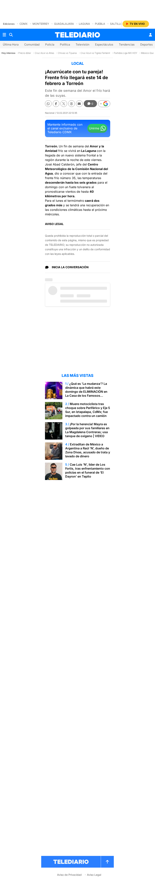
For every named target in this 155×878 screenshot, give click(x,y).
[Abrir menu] (4, 34)
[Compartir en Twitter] (63, 103)
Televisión (82, 44)
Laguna (84, 23)
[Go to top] (107, 862)
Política (65, 44)
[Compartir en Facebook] (56, 103)
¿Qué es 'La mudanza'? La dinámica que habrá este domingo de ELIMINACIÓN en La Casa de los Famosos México (86, 391)
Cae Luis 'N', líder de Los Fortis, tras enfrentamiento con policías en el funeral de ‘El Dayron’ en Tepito (87, 470)
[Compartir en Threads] (71, 103)
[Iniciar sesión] (150, 34)
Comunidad (32, 44)
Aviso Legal (94, 874)
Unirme (94, 128)
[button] (104, 103)
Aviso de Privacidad (69, 874)
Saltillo (116, 23)
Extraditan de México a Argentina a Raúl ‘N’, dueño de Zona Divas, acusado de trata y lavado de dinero (87, 450)
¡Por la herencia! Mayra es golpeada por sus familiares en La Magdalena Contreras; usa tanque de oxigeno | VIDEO (87, 430)
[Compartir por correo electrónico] (79, 103)
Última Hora (11, 44)
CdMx (23, 23)
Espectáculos (104, 44)
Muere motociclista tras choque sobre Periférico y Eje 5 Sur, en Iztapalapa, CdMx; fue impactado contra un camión (87, 410)
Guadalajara (64, 23)
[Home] (77, 35)
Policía (49, 44)
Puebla (100, 23)
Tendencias (127, 44)
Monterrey (41, 23)
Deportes (146, 44)
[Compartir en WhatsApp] (48, 103)
